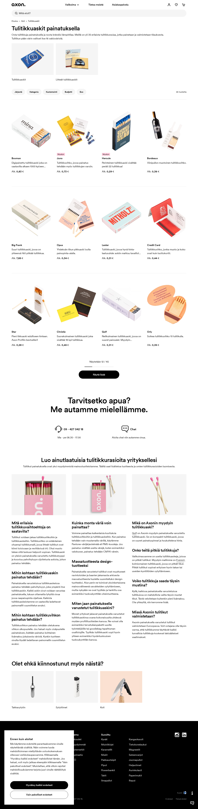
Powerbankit (108, 770)
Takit (103, 775)
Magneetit (134, 749)
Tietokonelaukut (138, 744)
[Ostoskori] (183, 5)
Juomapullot (135, 760)
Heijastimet (135, 765)
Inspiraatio (77, 754)
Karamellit (106, 749)
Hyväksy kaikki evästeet (39, 785)
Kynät (104, 739)
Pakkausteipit (108, 760)
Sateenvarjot (136, 754)
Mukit (104, 754)
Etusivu (15, 21)
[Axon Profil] (18, 4)
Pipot (104, 765)
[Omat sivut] (169, 5)
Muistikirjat (107, 744)
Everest (180, 560)
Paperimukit (135, 775)
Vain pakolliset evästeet (39, 794)
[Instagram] (177, 735)
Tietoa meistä (95, 4)
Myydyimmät (78, 744)
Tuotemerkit (77, 749)
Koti (23, 21)
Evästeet (169, 799)
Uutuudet (76, 739)
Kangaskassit (136, 739)
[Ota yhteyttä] (192, 793)
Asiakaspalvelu (120, 4)
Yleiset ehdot (181, 799)
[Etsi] (15, 13)
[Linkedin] (184, 735)
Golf (134, 533)
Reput (132, 780)
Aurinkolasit (135, 770)
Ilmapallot (106, 780)
